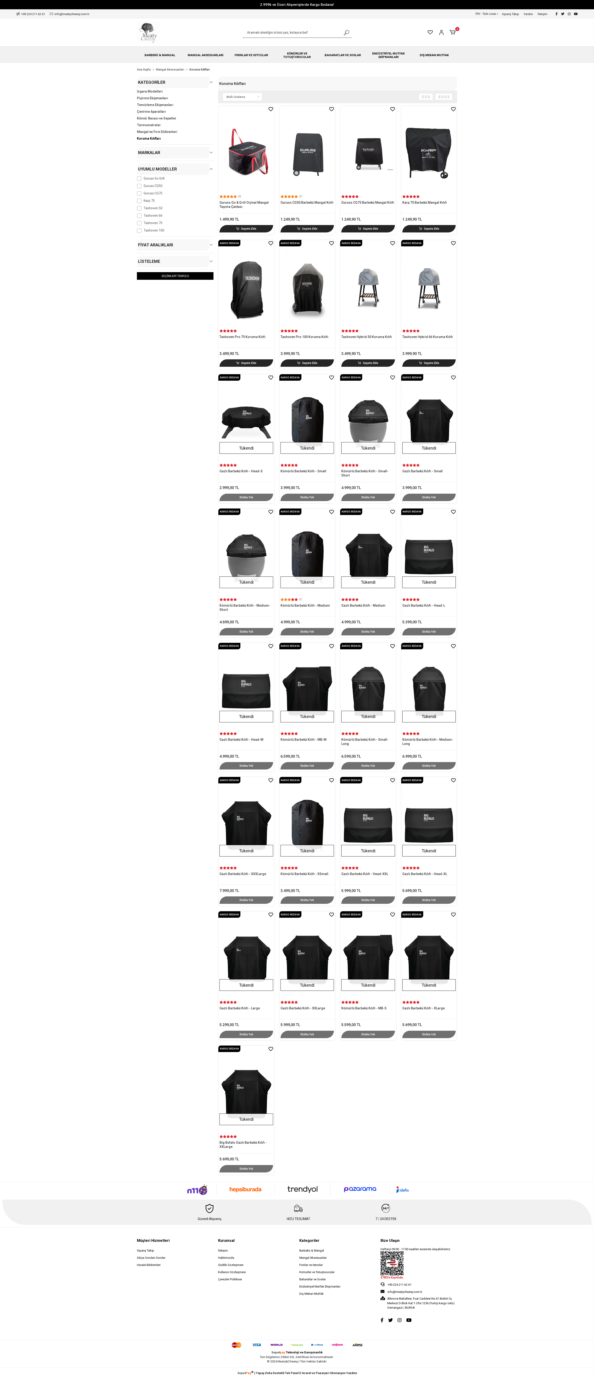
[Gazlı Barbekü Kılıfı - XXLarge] (307, 956)
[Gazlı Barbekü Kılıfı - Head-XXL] (368, 821)
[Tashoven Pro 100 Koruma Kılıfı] (307, 284)
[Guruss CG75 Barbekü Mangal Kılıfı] (368, 150)
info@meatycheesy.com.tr (404, 1292)
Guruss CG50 (153, 186)
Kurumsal (226, 1240)
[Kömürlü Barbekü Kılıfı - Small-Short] (368, 419)
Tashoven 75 (153, 223)
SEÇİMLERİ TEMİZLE (175, 276)
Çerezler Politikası (230, 1279)
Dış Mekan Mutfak (311, 1293)
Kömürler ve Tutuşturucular (317, 1272)
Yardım (528, 14)
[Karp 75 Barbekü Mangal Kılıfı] (429, 150)
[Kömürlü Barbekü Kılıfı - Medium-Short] (246, 553)
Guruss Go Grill (154, 178)
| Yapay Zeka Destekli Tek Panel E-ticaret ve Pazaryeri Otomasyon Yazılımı (297, 1373)
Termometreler (149, 125)
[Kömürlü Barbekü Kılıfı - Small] (307, 419)
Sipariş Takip (510, 14)
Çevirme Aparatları (151, 111)
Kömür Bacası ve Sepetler (156, 118)
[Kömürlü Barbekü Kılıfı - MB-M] (307, 687)
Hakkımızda (226, 1257)
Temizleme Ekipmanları (155, 105)
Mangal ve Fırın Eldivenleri (157, 132)
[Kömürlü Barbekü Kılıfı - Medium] (307, 553)
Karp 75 (149, 201)
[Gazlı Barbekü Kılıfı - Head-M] (246, 687)
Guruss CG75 (153, 193)
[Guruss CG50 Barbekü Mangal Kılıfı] (307, 150)
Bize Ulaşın (390, 1240)
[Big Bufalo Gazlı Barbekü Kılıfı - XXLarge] (246, 1090)
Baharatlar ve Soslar (312, 1279)
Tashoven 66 (153, 215)
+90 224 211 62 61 (399, 1284)
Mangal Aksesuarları (313, 1257)
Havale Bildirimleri (149, 1265)
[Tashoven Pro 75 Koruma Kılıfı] (246, 284)
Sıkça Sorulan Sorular (151, 1257)
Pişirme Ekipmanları (152, 98)
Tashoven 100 (154, 230)
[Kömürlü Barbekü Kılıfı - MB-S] (368, 956)
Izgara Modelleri (150, 91)
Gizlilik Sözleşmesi (230, 1265)
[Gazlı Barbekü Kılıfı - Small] (429, 419)
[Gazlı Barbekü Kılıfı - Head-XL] (429, 821)
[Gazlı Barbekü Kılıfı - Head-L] (429, 553)
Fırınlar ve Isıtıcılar (311, 1265)
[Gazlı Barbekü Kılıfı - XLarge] (429, 956)
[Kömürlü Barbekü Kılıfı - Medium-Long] (429, 687)
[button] (453, 32)
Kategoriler (309, 1240)
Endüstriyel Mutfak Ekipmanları (319, 1286)
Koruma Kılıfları (149, 138)
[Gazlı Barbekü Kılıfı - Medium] (368, 553)
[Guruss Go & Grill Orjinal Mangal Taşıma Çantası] (246, 150)
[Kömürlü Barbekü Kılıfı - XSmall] (307, 821)
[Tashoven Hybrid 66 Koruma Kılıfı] (429, 284)
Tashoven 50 (153, 208)
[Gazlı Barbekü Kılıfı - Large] (246, 956)
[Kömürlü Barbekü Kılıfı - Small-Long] (368, 687)
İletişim (542, 14)
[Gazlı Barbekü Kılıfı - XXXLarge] (246, 821)
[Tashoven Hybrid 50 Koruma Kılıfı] (368, 284)
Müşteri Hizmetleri (153, 1240)
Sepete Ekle (248, 228)
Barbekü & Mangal (311, 1250)
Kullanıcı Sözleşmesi (232, 1272)
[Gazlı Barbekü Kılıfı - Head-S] (246, 419)
